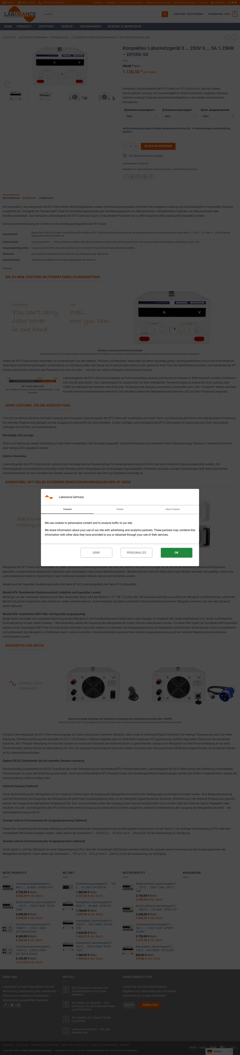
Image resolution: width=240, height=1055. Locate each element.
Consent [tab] (67, 509)
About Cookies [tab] (173, 509)
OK (177, 552)
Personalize (136, 552)
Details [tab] (120, 509)
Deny (96, 552)
